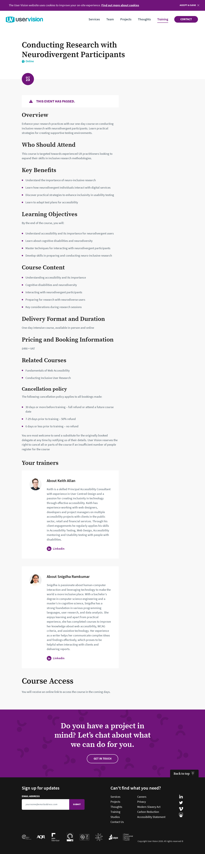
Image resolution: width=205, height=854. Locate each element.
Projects (125, 19)
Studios (115, 817)
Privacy (141, 802)
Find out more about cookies (120, 5)
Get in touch (102, 759)
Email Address (45, 796)
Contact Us (117, 822)
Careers (141, 797)
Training (162, 19)
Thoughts (144, 19)
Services (94, 19)
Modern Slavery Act (148, 807)
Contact (186, 19)
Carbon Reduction (148, 812)
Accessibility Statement (151, 817)
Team (110, 19)
